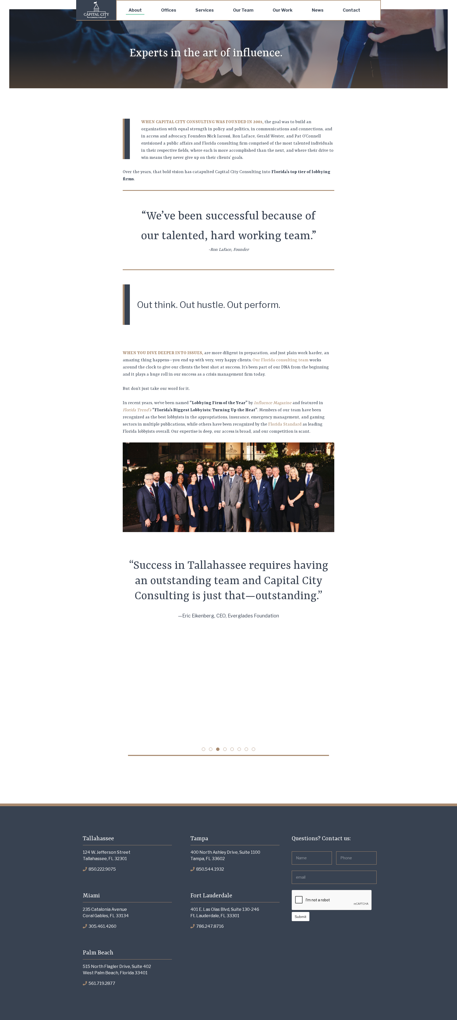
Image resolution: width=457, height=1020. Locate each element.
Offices (168, 10)
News (317, 10)
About (135, 10)
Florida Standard (284, 424)
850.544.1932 (209, 869)
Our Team (243, 10)
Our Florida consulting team (280, 360)
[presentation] (332, 900)
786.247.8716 (209, 926)
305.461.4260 (102, 926)
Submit (300, 917)
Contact (351, 10)
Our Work (283, 10)
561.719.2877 (101, 983)
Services (204, 10)
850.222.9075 (102, 869)
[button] (203, 749)
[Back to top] (442, 1005)
